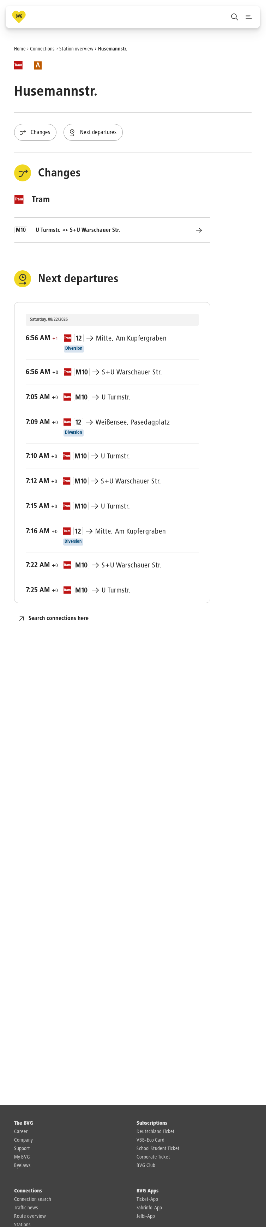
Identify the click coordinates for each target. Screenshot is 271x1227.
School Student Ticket (158, 1148)
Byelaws (22, 1165)
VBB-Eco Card (150, 1140)
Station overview (76, 48)
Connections (42, 48)
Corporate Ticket (153, 1157)
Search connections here (59, 618)
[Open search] (234, 17)
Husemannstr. (112, 48)
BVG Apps (147, 1191)
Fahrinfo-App (149, 1207)
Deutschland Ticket (156, 1131)
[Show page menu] (248, 17)
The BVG (23, 1123)
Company (23, 1140)
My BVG (22, 1157)
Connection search (32, 1199)
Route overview (30, 1216)
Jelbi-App (146, 1216)
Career (21, 1131)
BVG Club (146, 1165)
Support (22, 1148)
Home (20, 48)
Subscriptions (152, 1123)
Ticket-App (147, 1199)
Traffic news (26, 1207)
